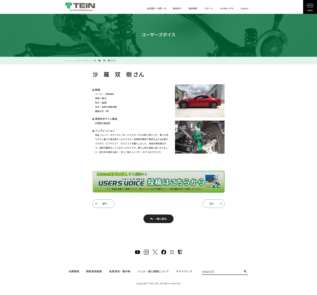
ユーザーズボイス (82, 60)
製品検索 (193, 8)
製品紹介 (177, 8)
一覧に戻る (160, 218)
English (244, 8)
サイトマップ (184, 271)
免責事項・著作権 (119, 271)
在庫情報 (74, 271)
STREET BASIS (102, 123)
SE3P (104, 102)
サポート (208, 8)
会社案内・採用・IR (156, 8)
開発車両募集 (94, 271)
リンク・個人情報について (153, 271)
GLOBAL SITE (227, 8)
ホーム (68, 60)
